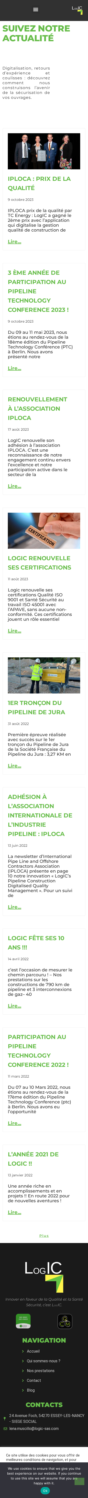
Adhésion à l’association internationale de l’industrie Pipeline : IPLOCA (40, 815)
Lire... (14, 242)
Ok (45, 1491)
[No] (79, 1481)
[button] (36, 9)
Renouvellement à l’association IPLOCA (37, 408)
